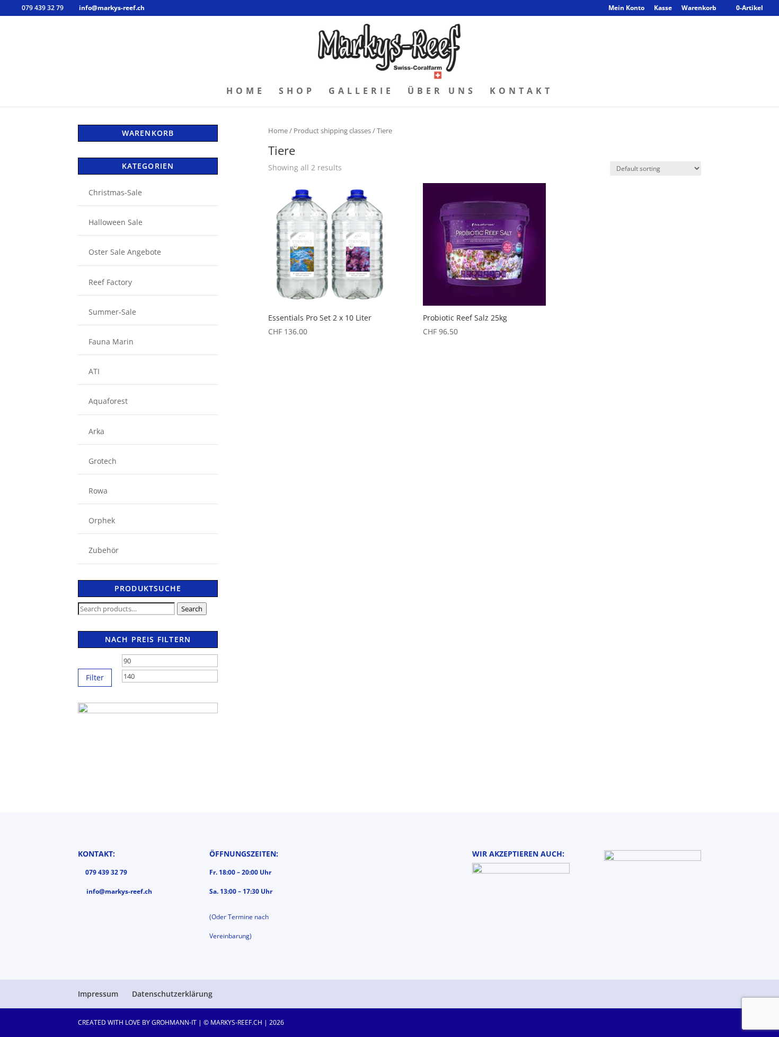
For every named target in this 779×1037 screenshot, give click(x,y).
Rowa (98, 491)
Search (191, 608)
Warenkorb (698, 8)
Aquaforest (108, 401)
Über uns (442, 92)
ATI (94, 371)
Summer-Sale (112, 312)
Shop (297, 92)
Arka (96, 431)
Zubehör (103, 550)
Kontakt (521, 92)
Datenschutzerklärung (172, 994)
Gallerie (361, 92)
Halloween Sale (115, 222)
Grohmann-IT (174, 1022)
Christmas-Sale (115, 192)
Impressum (98, 994)
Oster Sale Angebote (124, 252)
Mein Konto (626, 8)
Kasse (663, 8)
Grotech (102, 461)
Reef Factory (110, 282)
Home (245, 92)
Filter (95, 677)
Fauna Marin (111, 341)
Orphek (101, 520)
